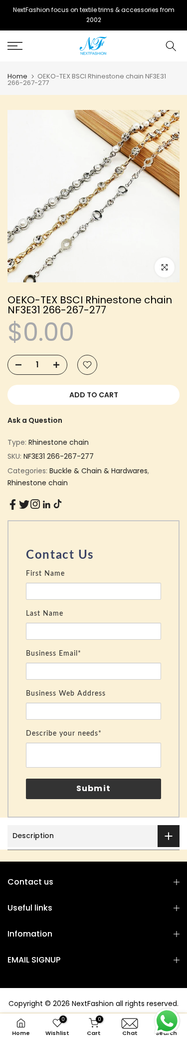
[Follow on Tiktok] (57, 504)
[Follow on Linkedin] (46, 504)
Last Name (44, 613)
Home (17, 76)
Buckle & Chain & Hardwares (98, 471)
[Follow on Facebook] (12, 504)
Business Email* (53, 653)
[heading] (93, 555)
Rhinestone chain (58, 442)
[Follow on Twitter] (24, 504)
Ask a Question (34, 420)
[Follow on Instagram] (35, 504)
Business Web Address (66, 693)
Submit (93, 788)
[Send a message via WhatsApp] (167, 1021)
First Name (45, 573)
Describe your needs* (64, 733)
